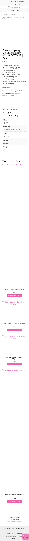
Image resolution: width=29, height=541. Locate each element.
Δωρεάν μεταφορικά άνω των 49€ (16, 1)
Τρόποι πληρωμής (11, 533)
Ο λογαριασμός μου (9, 528)
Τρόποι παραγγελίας (20, 528)
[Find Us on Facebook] (6, 1)
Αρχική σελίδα (5, 14)
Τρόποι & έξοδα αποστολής (14, 531)
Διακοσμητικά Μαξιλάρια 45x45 (10, 16)
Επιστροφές (19, 533)
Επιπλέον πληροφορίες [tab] (10, 109)
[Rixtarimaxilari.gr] (14, 7)
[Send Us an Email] (4, 1)
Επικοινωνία (20, 536)
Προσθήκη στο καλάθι (14, 296)
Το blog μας (14, 538)
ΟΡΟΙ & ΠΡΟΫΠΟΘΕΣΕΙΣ (11, 536)
